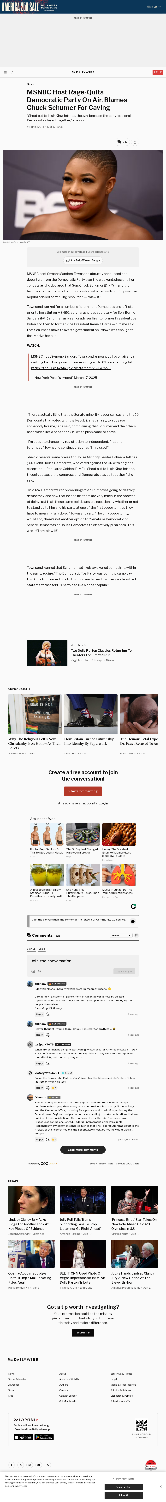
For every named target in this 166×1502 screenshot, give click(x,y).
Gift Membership (68, 1401)
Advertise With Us (69, 1379)
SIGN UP (158, 72)
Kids (10, 1395)
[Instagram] (29, 1465)
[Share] (135, 142)
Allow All (123, 1495)
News (11, 1373)
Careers (63, 1390)
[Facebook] (11, 1465)
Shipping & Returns (121, 1390)
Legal (114, 1379)
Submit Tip (83, 1333)
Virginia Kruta (35, 126)
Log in (103, 803)
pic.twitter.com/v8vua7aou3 (89, 368)
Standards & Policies (122, 1395)
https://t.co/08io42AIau (49, 368)
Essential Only (123, 1487)
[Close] (160, 1486)
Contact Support (68, 1395)
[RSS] (48, 1465)
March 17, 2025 (85, 378)
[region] (83, 1487)
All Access (13, 1384)
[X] (20, 1465)
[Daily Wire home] (83, 72)
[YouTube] (39, 1465)
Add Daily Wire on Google (85, 260)
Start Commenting (83, 791)
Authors (63, 1384)
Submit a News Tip (120, 1401)
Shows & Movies (17, 1379)
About (62, 1373)
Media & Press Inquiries (123, 1384)
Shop (11, 1390)
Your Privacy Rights (121, 1373)
